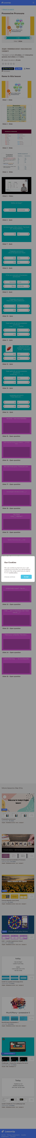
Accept (26, 577)
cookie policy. (13, 572)
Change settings (9, 577)
